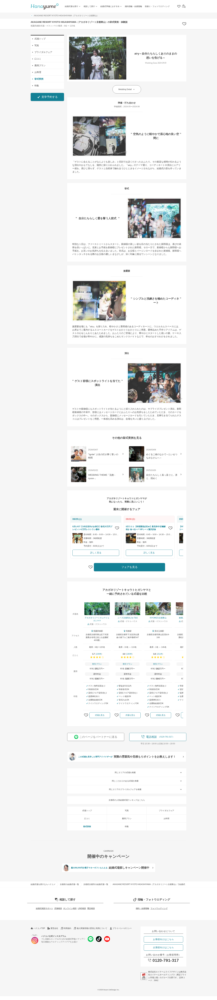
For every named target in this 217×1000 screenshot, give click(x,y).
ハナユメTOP (39, 928)
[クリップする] (117, 528)
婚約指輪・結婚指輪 (133, 6)
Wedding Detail (125, 89)
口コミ (37, 59)
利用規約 (67, 928)
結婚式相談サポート (44, 908)
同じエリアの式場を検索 (125, 772)
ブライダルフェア (43, 52)
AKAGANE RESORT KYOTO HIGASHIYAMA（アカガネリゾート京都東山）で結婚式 (149, 884)
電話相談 (91, 908)
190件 (129, 654)
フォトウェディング (159, 908)
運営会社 (54, 928)
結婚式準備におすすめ (109, 6)
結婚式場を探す (71, 6)
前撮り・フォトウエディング (157, 6)
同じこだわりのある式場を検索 (125, 781)
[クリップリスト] (178, 6)
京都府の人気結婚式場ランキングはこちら (127, 800)
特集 (36, 85)
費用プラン (40, 65)
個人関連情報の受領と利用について (92, 928)
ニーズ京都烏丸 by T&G (128, 618)
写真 (36, 45)
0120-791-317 (166, 960)
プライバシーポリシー (122, 928)
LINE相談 (82, 908)
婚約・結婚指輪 (142, 908)
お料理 (37, 72)
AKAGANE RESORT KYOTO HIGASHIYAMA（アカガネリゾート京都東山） (66, 15)
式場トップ (40, 38)
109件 (98, 654)
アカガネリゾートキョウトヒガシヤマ (97, 619)
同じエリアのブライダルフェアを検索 (125, 789)
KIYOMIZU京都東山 (158, 618)
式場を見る (100, 715)
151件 (159, 654)
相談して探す (89, 6)
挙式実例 (38, 79)
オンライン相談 (70, 908)
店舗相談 (58, 908)
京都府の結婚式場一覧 (69, 884)
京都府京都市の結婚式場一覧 (95, 884)
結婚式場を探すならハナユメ (43, 884)
